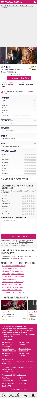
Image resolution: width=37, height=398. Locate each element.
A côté (25, 396)
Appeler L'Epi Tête (20, 78)
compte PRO (12, 85)
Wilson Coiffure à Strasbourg (12, 271)
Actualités (11, 396)
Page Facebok (7, 378)
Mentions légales (8, 383)
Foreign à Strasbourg (10, 279)
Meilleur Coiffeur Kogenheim (25, 343)
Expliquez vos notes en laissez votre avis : (14, 217)
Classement (18, 396)
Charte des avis (28, 245)
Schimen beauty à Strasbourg (13, 282)
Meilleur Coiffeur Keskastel (25, 354)
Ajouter (33, 396)
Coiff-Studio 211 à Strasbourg (13, 292)
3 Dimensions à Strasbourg (12, 284)
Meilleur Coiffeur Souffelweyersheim (9, 350)
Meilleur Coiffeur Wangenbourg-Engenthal (8, 344)
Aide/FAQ (22, 383)
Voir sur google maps (16, 258)
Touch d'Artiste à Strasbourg (12, 287)
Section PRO (6, 386)
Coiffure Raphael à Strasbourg (13, 274)
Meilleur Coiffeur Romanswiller (25, 350)
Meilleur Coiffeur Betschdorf (8, 354)
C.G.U (21, 378)
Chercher (3, 396)
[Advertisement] (18, 28)
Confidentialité (24, 381)
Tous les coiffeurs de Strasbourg (14, 266)
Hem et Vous (6, 312)
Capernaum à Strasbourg (11, 268)
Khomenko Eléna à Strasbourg (13, 276)
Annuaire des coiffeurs (13, 2)
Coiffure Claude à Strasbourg (12, 290)
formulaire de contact (10, 371)
